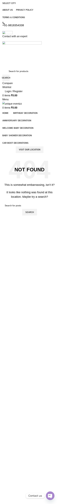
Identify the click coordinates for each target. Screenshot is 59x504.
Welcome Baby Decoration (15, 460)
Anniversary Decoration (14, 455)
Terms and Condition (12, 434)
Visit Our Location (29, 149)
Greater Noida (9, 492)
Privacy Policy (9, 428)
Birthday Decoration (12, 449)
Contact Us (7, 417)
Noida (5, 486)
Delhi (4, 481)
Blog (4, 423)
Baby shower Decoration (14, 465)
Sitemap (6, 439)
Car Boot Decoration (12, 471)
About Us (6, 412)
